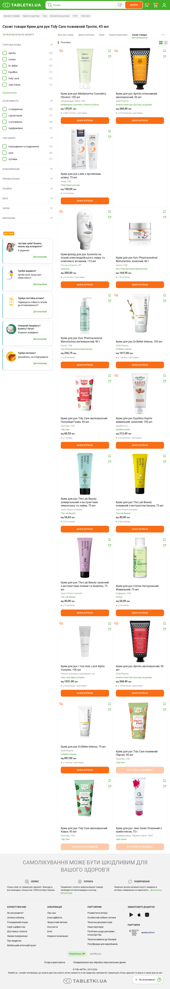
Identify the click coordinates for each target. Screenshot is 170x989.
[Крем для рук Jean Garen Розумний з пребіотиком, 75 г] (140, 798)
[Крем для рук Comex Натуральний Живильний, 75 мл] (140, 557)
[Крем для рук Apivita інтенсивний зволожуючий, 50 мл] (140, 69)
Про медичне (14, 940)
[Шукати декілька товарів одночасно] (120, 5)
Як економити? (15, 913)
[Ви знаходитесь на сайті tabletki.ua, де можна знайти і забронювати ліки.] (21, 5)
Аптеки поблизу (15, 917)
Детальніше (66, 893)
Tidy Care (85, 16)
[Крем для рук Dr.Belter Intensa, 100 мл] (140, 313)
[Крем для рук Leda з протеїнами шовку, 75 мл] (84, 149)
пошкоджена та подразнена (23, 146)
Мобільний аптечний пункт (21, 945)
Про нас (51, 913)
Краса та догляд (31, 16)
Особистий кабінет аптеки (101, 917)
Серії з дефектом (16, 927)
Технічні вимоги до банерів (101, 939)
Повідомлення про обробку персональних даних (99, 962)
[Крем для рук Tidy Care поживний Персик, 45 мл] (139, 722)
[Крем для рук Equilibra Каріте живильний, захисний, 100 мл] (140, 393)
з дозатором (15, 115)
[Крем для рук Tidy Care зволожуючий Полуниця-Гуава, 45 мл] (85, 393)
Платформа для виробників (102, 944)
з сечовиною (15, 122)
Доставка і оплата (17, 931)
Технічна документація (99, 922)
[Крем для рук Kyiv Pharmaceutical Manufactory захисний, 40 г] (140, 229)
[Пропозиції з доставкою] (61, 51)
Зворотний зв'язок (57, 922)
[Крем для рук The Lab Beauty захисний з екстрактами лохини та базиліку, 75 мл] (85, 557)
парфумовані (15, 128)
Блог (49, 931)
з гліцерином (15, 109)
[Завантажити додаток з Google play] (131, 914)
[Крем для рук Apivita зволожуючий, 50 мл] (140, 641)
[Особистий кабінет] (164, 5)
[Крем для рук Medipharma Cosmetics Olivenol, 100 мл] (85, 69)
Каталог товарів (12, 16)
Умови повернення (17, 936)
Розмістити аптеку (97, 913)
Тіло (44, 16)
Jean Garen (14, 84)
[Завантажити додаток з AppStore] (139, 914)
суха (10, 153)
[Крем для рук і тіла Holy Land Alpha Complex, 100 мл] (85, 641)
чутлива (12, 159)
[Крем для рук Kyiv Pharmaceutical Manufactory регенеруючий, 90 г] (85, 313)
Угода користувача (54, 962)
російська (95, 953)
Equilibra (12, 72)
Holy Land (13, 78)
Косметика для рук (59, 16)
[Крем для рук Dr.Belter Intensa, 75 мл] (85, 722)
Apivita (12, 53)
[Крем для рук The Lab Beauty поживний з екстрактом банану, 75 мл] (140, 474)
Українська (75, 953)
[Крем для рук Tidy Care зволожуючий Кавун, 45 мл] (84, 798)
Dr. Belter (13, 65)
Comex (12, 59)
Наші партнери (95, 927)
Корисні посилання (57, 936)
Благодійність (54, 917)
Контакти (52, 927)
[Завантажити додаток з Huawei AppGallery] (147, 914)
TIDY (75, 16)
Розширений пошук (17, 922)
